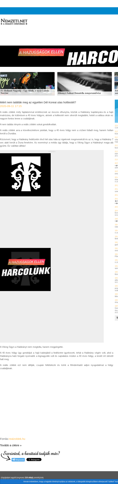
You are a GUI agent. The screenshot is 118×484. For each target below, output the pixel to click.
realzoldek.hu (17, 438)
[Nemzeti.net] (14, 22)
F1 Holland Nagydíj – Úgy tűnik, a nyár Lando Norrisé (25, 91)
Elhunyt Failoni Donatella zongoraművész (79, 93)
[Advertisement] (26, 225)
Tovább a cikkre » (11, 445)
